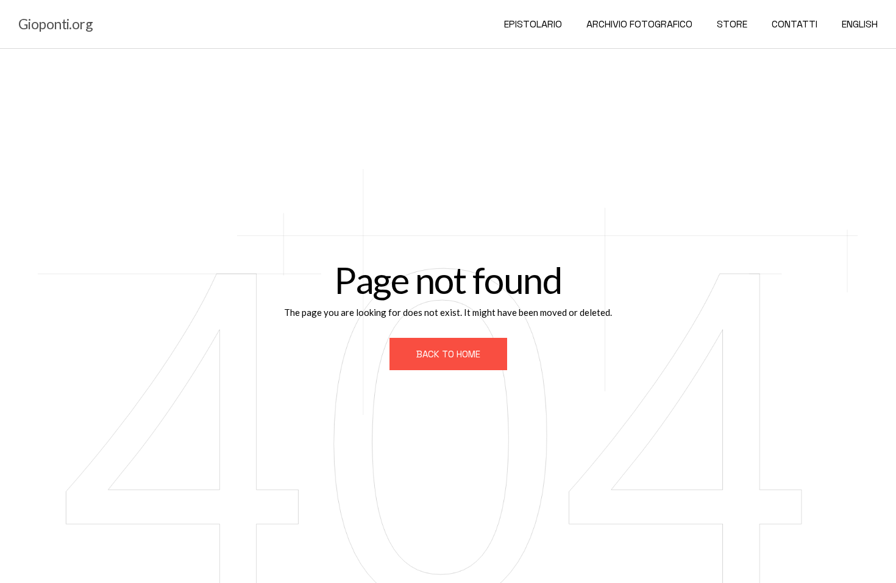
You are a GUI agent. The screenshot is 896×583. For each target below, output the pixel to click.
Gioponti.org (55, 23)
